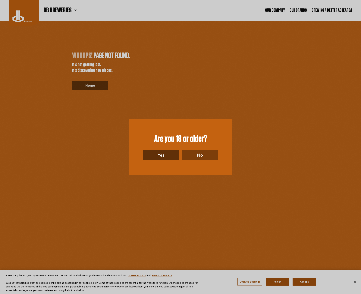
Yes (161, 155)
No (200, 155)
